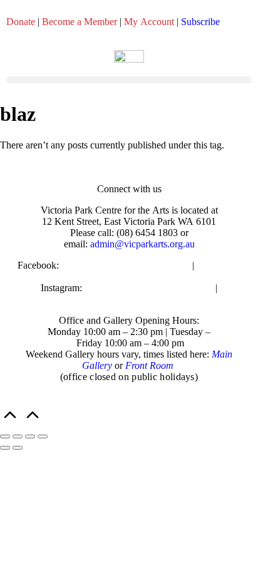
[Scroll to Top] (21, 421)
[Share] (30, 436)
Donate (20, 21)
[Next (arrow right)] (18, 448)
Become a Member (79, 21)
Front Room (149, 365)
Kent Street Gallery (130, 299)
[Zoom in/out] (5, 436)
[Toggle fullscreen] (18, 436)
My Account (149, 21)
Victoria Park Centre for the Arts (125, 265)
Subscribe (200, 21)
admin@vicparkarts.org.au (142, 244)
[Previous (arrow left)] (5, 448)
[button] (129, 79)
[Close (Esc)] (43, 436)
